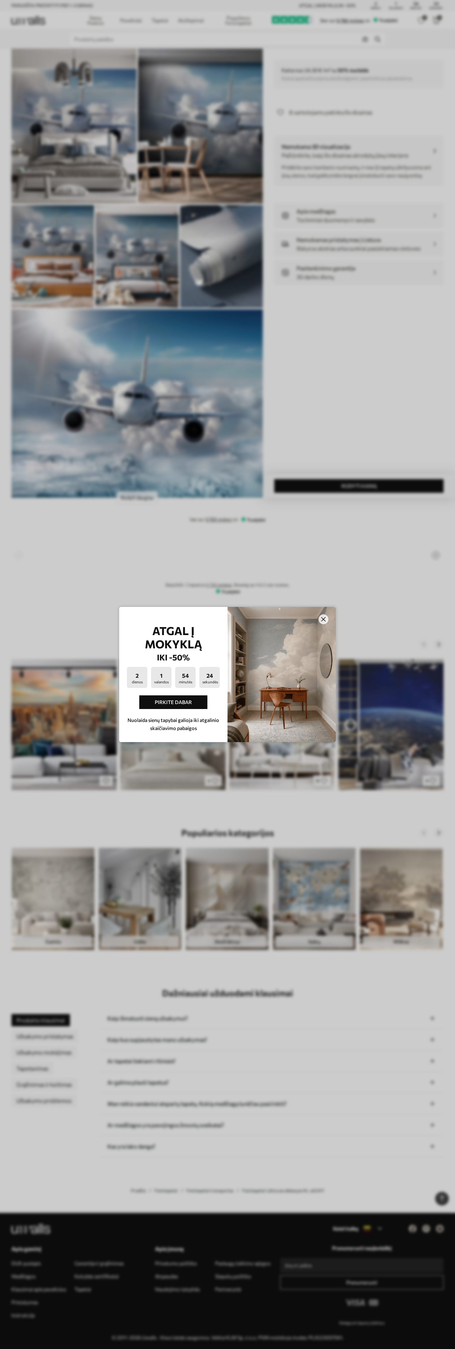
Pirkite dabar (173, 702)
